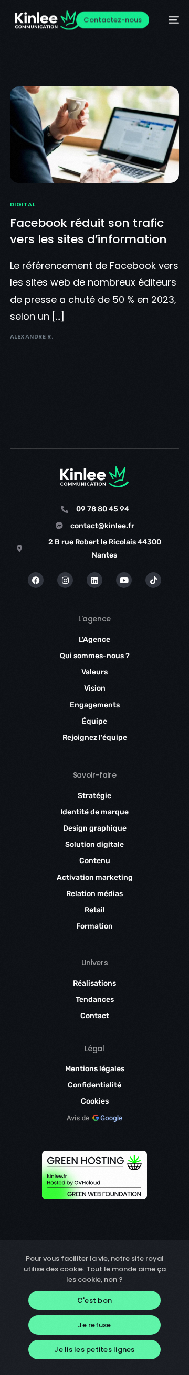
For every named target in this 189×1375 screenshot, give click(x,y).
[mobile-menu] (169, 20)
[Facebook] (36, 580)
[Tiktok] (153, 580)
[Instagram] (65, 580)
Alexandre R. (31, 336)
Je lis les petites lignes (94, 1350)
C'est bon (94, 1300)
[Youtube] (124, 580)
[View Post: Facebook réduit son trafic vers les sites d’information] (94, 134)
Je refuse (94, 1325)
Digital (22, 205)
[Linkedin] (94, 580)
